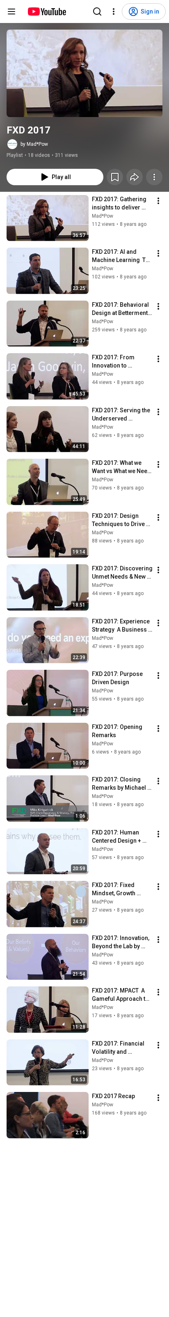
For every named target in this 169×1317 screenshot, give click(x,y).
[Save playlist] (115, 177)
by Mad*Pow (34, 144)
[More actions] (154, 177)
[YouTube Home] (46, 11)
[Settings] (114, 11)
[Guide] (11, 11)
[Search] (97, 11)
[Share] (134, 177)
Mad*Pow (102, 216)
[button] (84, 73)
